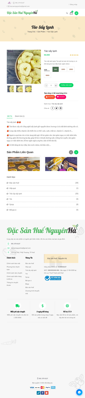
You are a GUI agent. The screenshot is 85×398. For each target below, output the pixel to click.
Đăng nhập (73, 4)
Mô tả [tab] (9, 116)
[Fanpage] (42, 393)
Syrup (27, 277)
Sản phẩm (41, 32)
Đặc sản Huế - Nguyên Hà (57, 258)
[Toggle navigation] (76, 13)
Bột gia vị (28, 280)
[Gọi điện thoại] (38, 393)
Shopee (50, 97)
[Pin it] (60, 108)
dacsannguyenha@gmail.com (21, 248)
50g (55, 69)
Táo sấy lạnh (50, 51)
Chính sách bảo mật (13, 263)
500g (47, 75)
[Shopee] (46, 393)
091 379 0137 (15, 244)
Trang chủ (31, 32)
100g (63, 69)
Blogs (27, 284)
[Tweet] (56, 108)
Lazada (62, 97)
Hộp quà (28, 267)
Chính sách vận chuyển (14, 273)
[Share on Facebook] (52, 108)
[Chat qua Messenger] (79, 392)
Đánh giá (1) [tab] (19, 116)
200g (71, 69)
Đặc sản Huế (29, 263)
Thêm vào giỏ (66, 85)
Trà (26, 274)
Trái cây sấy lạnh (57, 104)
